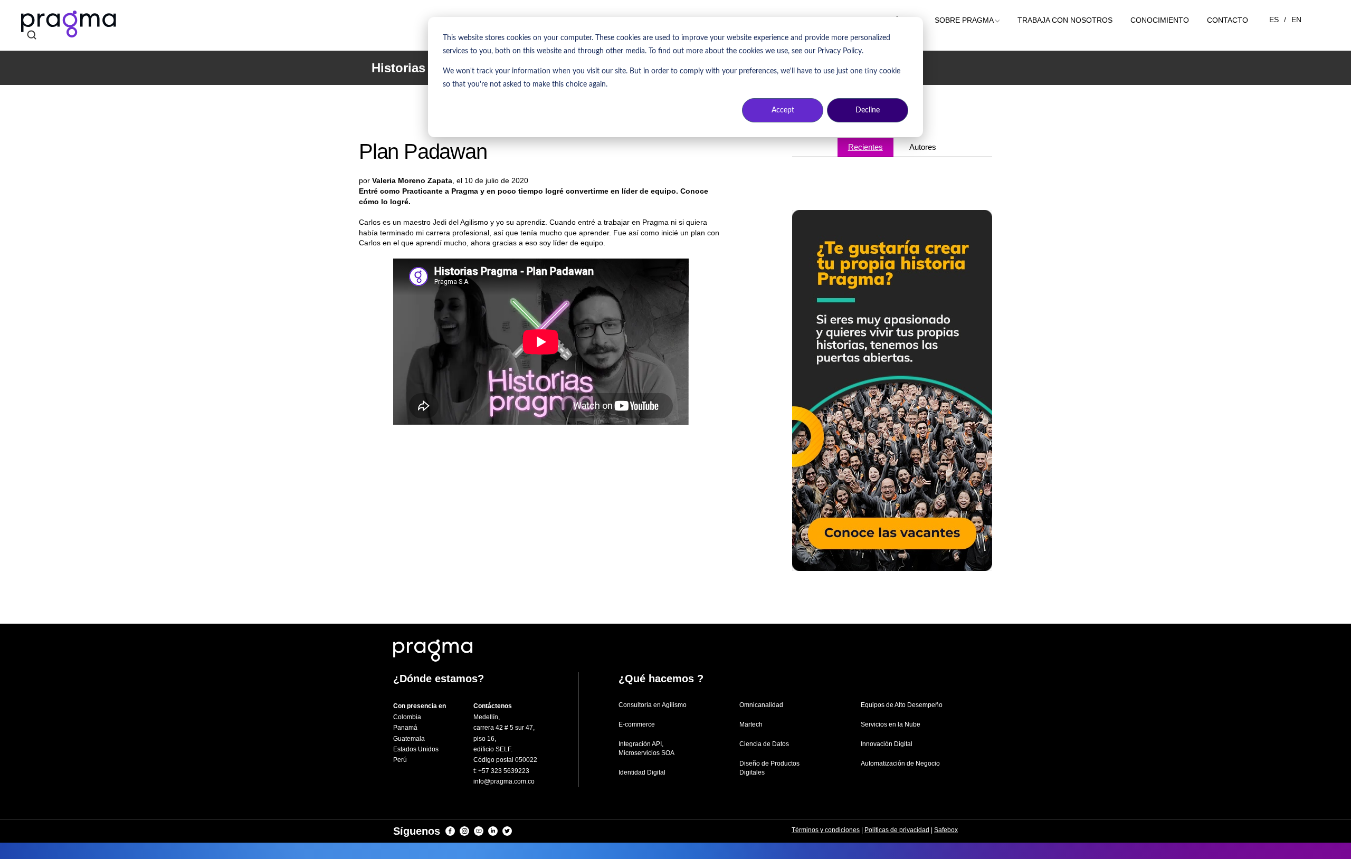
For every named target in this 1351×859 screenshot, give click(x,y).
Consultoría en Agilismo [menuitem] (653, 705)
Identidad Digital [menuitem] (642, 772)
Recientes (865, 146)
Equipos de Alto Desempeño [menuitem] (902, 705)
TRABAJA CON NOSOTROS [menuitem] (1064, 20)
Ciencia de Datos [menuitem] (764, 744)
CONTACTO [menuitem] (1227, 20)
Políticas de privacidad (896, 830)
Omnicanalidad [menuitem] (761, 705)
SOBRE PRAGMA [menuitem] (964, 20)
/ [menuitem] (1285, 19)
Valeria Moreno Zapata (412, 180)
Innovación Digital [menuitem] (886, 744)
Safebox (946, 830)
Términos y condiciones (826, 830)
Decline (867, 110)
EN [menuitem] (1296, 19)
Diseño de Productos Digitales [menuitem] (769, 768)
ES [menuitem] (1274, 19)
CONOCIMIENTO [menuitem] (1159, 20)
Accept (783, 110)
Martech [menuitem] (751, 724)
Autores (922, 146)
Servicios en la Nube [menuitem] (890, 724)
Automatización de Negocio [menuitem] (900, 763)
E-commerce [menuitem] (637, 724)
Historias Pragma (423, 68)
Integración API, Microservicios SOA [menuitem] (646, 748)
